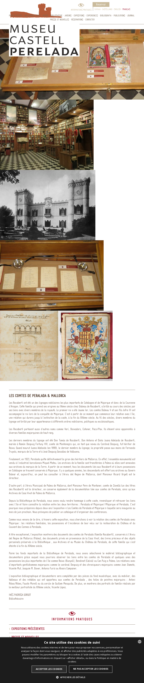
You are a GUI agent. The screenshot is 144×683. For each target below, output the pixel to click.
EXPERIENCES (92, 15)
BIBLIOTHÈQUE (56, 15)
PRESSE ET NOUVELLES (59, 19)
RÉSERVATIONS (77, 19)
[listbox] (139, 641)
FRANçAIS (126, 9)
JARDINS (68, 15)
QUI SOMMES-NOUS (32, 15)
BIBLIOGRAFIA (105, 15)
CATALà (97, 9)
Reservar (101, 4)
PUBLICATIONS (119, 15)
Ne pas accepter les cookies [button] (90, 668)
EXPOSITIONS (79, 15)
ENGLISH (117, 9)
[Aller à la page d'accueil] (28, 7)
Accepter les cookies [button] (49, 669)
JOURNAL (130, 15)
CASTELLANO (107, 9)
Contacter (89, 19)
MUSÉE (45, 15)
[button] (72, 677)
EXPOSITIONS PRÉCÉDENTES (26, 629)
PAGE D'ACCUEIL (15, 15)
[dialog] (72, 660)
